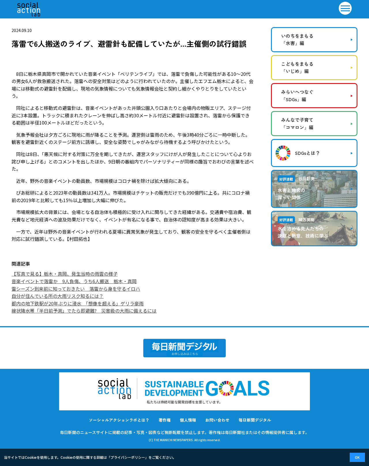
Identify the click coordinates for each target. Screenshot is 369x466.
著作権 (165, 420)
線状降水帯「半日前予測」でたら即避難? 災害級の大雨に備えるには (84, 310)
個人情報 (188, 420)
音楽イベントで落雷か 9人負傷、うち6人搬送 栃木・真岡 (74, 281)
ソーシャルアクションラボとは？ (119, 420)
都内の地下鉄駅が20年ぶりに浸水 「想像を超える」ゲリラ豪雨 (78, 303)
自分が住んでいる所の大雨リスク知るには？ (57, 295)
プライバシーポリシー (127, 457)
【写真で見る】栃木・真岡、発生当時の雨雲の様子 (65, 273)
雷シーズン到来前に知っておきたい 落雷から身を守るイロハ (76, 288)
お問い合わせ (217, 420)
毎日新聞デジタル (255, 420)
